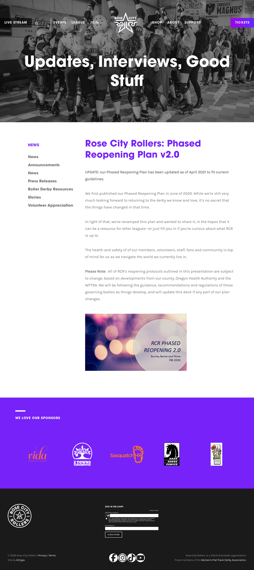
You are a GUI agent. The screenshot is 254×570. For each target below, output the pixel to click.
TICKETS (242, 22)
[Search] (36, 22)
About (173, 22)
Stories (34, 198)
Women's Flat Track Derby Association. (223, 560)
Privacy (42, 555)
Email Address (110, 526)
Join (94, 22)
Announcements (44, 165)
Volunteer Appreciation (50, 206)
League (78, 22)
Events (59, 22)
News (33, 157)
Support (193, 22)
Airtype (20, 560)
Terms (137, 521)
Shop (157, 22)
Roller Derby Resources (50, 189)
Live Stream (15, 22)
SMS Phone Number (112, 513)
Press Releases (42, 181)
